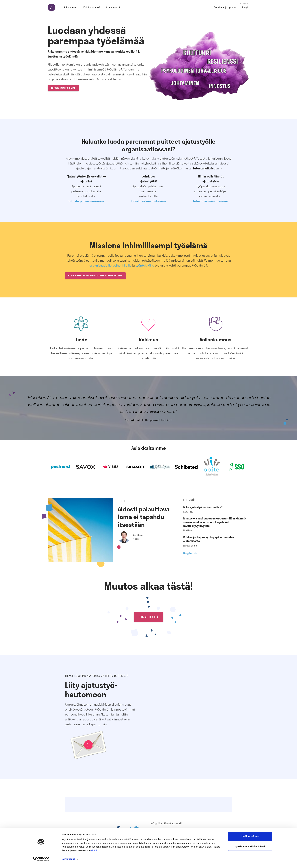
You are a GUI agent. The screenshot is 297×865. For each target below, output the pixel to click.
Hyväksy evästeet (250, 836)
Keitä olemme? (91, 7)
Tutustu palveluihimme (63, 88)
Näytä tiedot (68, 859)
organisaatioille (100, 265)
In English (244, 3)
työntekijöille (145, 265)
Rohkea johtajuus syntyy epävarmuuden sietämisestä (208, 539)
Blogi (245, 7)
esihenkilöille (122, 265)
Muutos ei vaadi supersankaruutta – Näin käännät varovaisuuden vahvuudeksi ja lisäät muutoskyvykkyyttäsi (214, 522)
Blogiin (187, 553)
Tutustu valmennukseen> (148, 201)
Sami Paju (138, 535)
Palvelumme (70, 7)
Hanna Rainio (190, 545)
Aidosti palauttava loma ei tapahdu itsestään (144, 516)
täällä (94, 850)
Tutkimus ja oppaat (225, 7)
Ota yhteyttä (113, 7)
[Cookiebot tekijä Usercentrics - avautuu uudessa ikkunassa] (41, 859)
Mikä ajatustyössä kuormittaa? (202, 507)
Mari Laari (188, 530)
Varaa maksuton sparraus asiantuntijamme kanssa (95, 275)
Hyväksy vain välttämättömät (250, 846)
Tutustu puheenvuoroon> (86, 201)
